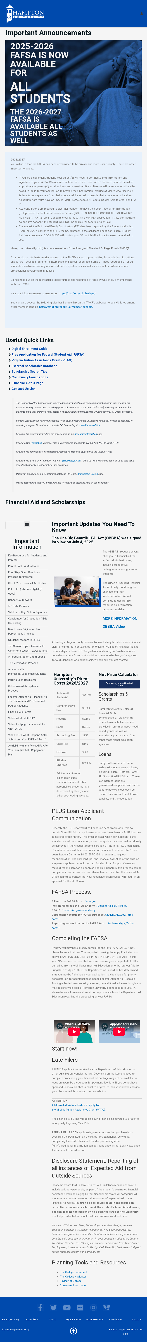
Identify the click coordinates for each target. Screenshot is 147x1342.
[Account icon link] (141, 13)
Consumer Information (85, 434)
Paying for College (71, 1281)
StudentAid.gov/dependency (79, 910)
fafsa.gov (90, 901)
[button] (27, 524)
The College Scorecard (73, 1272)
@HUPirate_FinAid (71, 460)
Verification (36, 443)
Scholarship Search (88, 474)
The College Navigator (73, 1276)
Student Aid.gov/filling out (113, 905)
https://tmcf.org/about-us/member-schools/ (66, 306)
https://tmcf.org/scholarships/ (77, 293)
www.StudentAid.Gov (89, 425)
